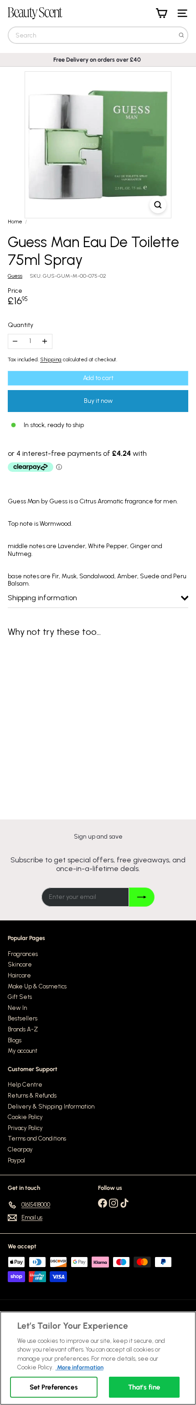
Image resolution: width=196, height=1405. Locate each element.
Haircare (19, 975)
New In (17, 1007)
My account (22, 1050)
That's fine (144, 1387)
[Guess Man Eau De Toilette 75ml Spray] (64, 722)
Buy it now (98, 401)
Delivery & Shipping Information (51, 1106)
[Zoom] (158, 204)
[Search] (181, 35)
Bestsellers (22, 1018)
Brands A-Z (23, 1029)
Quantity (20, 325)
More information (79, 1367)
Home (15, 221)
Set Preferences (54, 1387)
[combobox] (98, 35)
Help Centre (25, 1084)
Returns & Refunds (32, 1095)
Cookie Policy (25, 1117)
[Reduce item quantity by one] (15, 341)
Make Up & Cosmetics (37, 986)
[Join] (141, 897)
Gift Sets (20, 996)
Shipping (51, 359)
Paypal (16, 1160)
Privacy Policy (25, 1128)
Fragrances (23, 954)
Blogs (14, 1040)
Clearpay (20, 1149)
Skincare (20, 964)
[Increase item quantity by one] (44, 341)
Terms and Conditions (37, 1138)
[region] (98, 1358)
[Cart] (161, 13)
